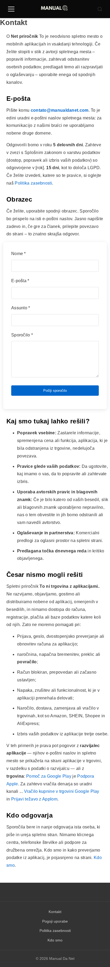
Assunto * (20, 308)
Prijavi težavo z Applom (34, 799)
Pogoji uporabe (55, 921)
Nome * (18, 253)
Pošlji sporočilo (55, 391)
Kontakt (55, 912)
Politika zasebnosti (33, 183)
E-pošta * (20, 280)
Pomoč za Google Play (48, 776)
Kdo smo (55, 940)
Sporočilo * (22, 335)
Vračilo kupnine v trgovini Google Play (61, 791)
